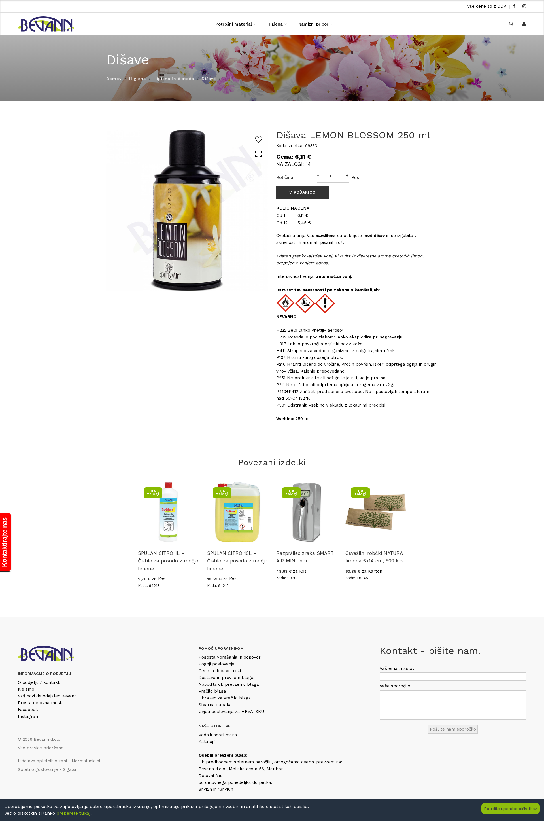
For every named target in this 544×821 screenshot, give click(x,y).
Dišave (209, 78)
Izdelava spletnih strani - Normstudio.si (59, 760)
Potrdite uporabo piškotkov (510, 808)
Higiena (275, 24)
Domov (114, 78)
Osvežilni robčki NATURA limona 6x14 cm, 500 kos (374, 557)
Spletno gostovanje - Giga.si (47, 769)
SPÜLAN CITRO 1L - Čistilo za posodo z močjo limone (168, 560)
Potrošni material (234, 24)
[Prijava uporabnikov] (524, 24)
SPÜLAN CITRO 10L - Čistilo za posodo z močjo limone (237, 560)
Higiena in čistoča (174, 78)
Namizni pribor (313, 24)
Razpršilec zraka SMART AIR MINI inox (305, 557)
